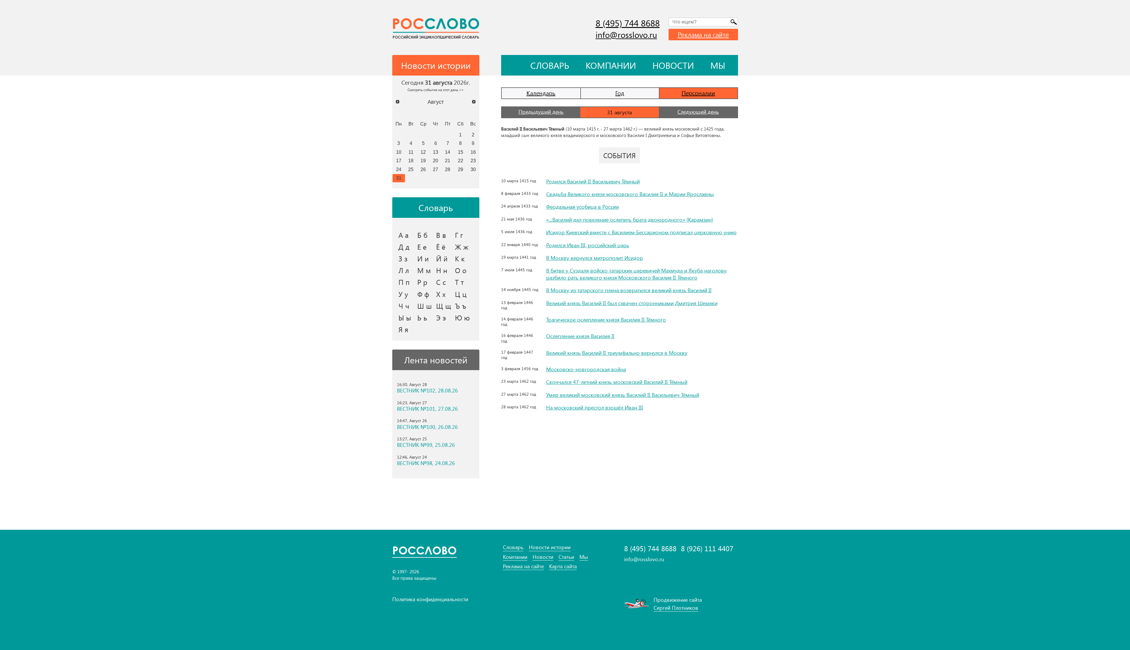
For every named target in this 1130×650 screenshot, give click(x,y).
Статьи (566, 557)
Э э (441, 317)
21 (447, 160)
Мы (717, 65)
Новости (673, 65)
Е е (422, 246)
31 (398, 178)
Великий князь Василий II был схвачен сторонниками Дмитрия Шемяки (631, 303)
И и (423, 258)
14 (447, 152)
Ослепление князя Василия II (580, 336)
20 (435, 160)
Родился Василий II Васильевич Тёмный (593, 181)
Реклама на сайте (703, 34)
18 (410, 160)
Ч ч (403, 305)
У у (403, 294)
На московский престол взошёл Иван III (594, 407)
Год (619, 93)
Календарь (540, 93)
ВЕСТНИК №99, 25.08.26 (426, 445)
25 (410, 169)
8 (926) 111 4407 (707, 548)
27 (435, 169)
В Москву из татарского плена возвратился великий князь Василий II (629, 290)
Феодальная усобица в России (582, 206)
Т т (459, 282)
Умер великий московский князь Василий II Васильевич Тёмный (622, 394)
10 (398, 152)
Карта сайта (563, 566)
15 (460, 152)
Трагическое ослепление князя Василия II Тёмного (606, 319)
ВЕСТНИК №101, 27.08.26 (427, 408)
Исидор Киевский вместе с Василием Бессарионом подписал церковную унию (641, 232)
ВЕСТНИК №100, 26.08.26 (427, 427)
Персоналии (698, 93)
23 (473, 160)
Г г (459, 235)
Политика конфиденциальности (430, 599)
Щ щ (443, 305)
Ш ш (424, 305)
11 (410, 152)
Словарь (549, 65)
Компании (611, 65)
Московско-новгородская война (586, 369)
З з (403, 258)
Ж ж (461, 246)
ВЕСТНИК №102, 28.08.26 (427, 390)
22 (460, 160)
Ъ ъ (460, 305)
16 (473, 152)
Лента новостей (435, 360)
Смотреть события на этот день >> (436, 89)
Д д (403, 246)
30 (473, 169)
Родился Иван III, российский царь (587, 245)
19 (423, 160)
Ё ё (441, 246)
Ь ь (422, 317)
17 (398, 160)
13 (435, 152)
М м (424, 270)
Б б (422, 235)
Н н (441, 270)
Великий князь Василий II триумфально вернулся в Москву (616, 352)
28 (447, 169)
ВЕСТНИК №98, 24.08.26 (426, 463)
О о (460, 270)
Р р (422, 282)
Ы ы (404, 317)
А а (403, 235)
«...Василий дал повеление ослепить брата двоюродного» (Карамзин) (629, 219)
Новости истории (550, 547)
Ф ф (423, 294)
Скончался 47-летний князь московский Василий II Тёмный (616, 381)
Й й (442, 258)
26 (423, 169)
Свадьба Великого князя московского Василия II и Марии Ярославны (630, 194)
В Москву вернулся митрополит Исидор (594, 257)
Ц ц (460, 294)
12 (423, 152)
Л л (403, 270)
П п (404, 282)
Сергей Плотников (676, 607)
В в (441, 235)
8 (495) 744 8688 (628, 23)
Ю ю (462, 317)
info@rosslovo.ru (626, 34)
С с (441, 282)
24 (398, 169)
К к (460, 258)
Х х (441, 294)
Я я (403, 329)
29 (460, 169)
